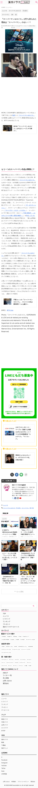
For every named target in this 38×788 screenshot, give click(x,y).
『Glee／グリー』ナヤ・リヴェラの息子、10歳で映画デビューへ (28, 532)
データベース (5, 710)
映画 (2, 742)
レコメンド (6, 619)
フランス (15, 665)
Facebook (4, 760)
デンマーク (5, 665)
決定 (13, 115)
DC (16, 14)
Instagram (4, 763)
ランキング (6, 621)
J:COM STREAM (6, 639)
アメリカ (11, 659)
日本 (30, 665)
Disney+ (15, 636)
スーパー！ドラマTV (26, 649)
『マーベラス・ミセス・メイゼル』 (15, 210)
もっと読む (20, 591)
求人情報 (6, 678)
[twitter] (12, 475)
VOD (3, 735)
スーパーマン (5, 14)
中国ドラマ (4, 722)
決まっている (30, 215)
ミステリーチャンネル (7, 652)
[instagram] (18, 498)
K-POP (3, 730)
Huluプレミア (26, 636)
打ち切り (25, 10)
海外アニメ (4, 748)
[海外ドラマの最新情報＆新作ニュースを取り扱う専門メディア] (19, 2)
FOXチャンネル (10, 646)
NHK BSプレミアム (23, 646)
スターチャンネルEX (31, 639)
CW (12, 14)
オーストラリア (10, 662)
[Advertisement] (19, 350)
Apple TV (10, 636)
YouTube (4, 765)
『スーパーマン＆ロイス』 (26, 115)
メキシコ (21, 665)
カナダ (17, 662)
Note (2, 771)
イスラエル (23, 659)
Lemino (12, 639)
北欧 (26, 665)
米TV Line (10, 310)
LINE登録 (4, 774)
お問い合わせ (7, 681)
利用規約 (13, 781)
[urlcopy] (26, 475)
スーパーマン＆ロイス (15, 10)
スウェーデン (23, 662)
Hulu (20, 636)
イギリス (17, 659)
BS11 (4, 646)
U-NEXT (23, 639)
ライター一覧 (7, 675)
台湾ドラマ (4, 725)
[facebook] (17, 475)
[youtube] (20, 498)
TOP (4, 613)
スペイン (29, 662)
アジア (3, 715)
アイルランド (5, 659)
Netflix (18, 639)
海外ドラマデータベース (11, 627)
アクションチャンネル (7, 649)
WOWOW (31, 646)
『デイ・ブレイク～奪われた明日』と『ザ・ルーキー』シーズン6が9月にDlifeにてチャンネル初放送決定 (28, 581)
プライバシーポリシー (23, 781)
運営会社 (6, 683)
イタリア (29, 659)
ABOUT (5, 673)
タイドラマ (4, 728)
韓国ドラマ (4, 719)
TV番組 (3, 745)
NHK (16, 646)
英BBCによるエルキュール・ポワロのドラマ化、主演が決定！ (23, 457)
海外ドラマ (4, 739)
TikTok (3, 768)
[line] (21, 475)
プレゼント (6, 624)
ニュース (5, 505)
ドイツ (10, 665)
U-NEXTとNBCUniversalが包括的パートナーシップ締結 (9, 532)
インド (4, 662)
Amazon (4, 636)
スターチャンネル (16, 649)
